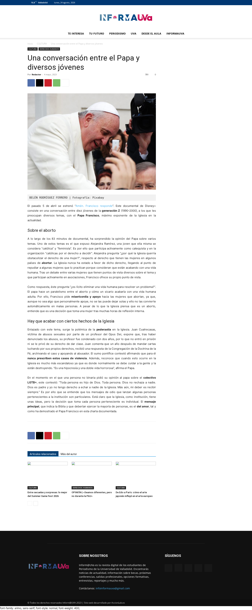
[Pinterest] (48, 83)
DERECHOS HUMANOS (49, 49)
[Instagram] (203, 2)
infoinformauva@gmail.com (113, 588)
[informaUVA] (126, 17)
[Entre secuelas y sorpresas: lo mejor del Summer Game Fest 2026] (47, 475)
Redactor (36, 74)
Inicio (30, 43)
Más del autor (69, 454)
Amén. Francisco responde (94, 206)
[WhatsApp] (56, 83)
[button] (220, 34)
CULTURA (42, 43)
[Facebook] (197, 2)
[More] (65, 83)
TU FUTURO (96, 33)
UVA (133, 33)
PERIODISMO (117, 33)
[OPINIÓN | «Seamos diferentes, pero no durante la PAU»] (92, 475)
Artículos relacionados (43, 454)
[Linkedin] (209, 2)
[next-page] (35, 503)
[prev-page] (29, 503)
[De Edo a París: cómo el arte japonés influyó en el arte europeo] (136, 475)
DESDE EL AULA (151, 33)
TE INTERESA (76, 33)
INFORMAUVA (175, 33)
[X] (215, 2)
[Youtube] (222, 2)
